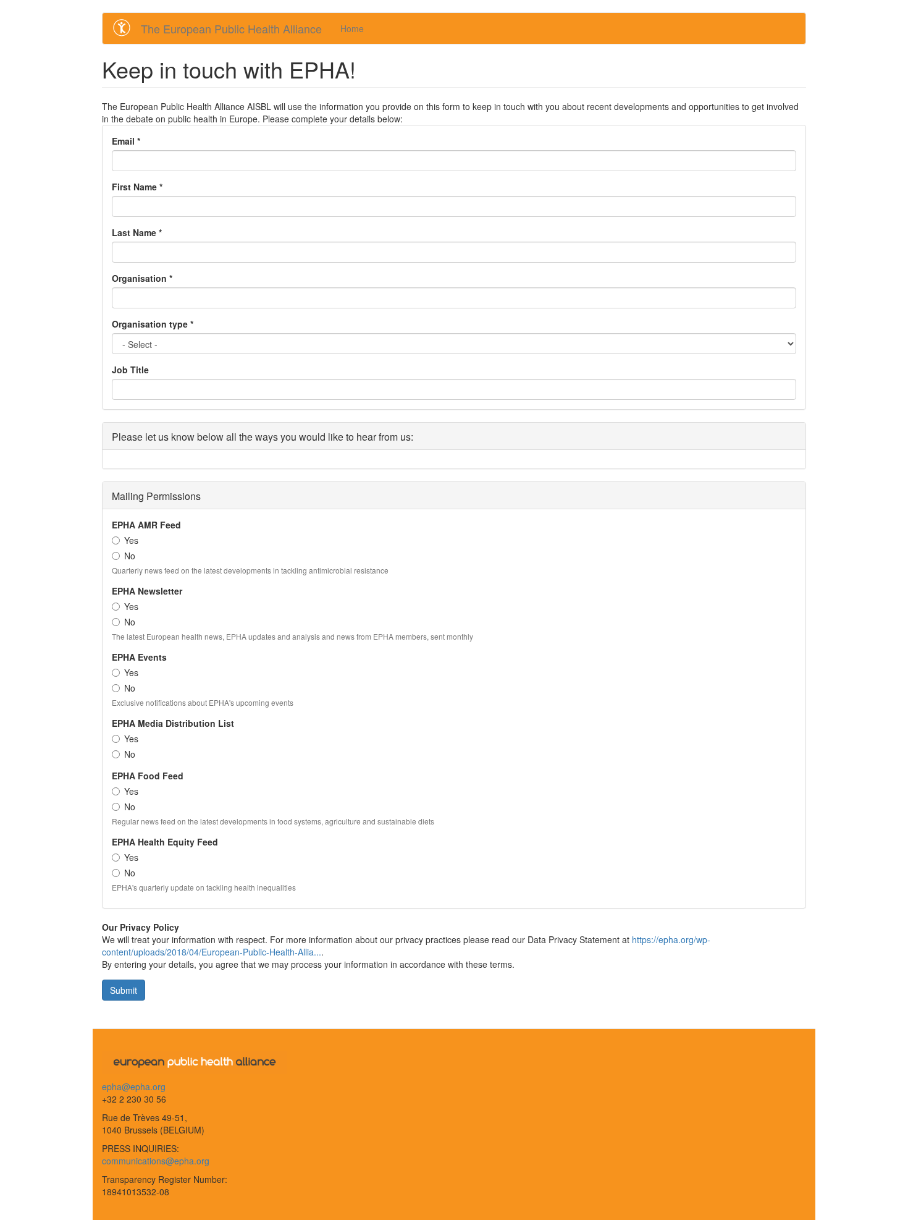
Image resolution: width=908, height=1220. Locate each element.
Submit (123, 990)
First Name (137, 186)
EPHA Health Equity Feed (165, 842)
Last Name (137, 232)
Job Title (130, 369)
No (129, 555)
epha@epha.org (134, 1086)
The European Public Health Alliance (231, 28)
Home (352, 28)
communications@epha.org (155, 1160)
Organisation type (152, 324)
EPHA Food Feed (147, 775)
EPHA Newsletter (147, 591)
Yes (131, 540)
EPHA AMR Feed (146, 525)
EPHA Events (139, 657)
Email (126, 141)
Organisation (142, 278)
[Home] (126, 28)
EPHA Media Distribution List (173, 723)
